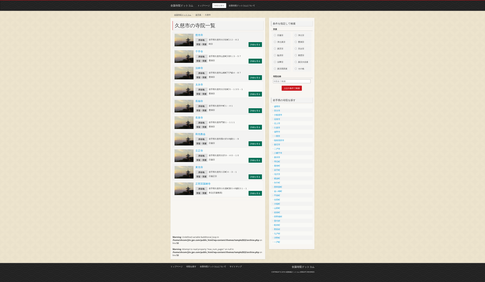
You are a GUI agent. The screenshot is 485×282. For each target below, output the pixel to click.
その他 (301, 68)
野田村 (277, 229)
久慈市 (277, 127)
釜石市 (277, 144)
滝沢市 (277, 174)
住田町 (277, 199)
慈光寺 (199, 35)
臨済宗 (280, 55)
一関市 (277, 136)
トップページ (204, 5)
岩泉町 (277, 212)
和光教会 (200, 134)
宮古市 (277, 110)
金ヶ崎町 (278, 191)
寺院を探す (219, 5)
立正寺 (199, 150)
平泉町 (277, 195)
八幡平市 (278, 153)
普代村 (277, 220)
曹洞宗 (301, 42)
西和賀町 (278, 186)
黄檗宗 (301, 55)
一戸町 (277, 242)
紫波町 (277, 178)
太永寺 (199, 84)
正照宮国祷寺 (203, 183)
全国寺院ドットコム (182, 5)
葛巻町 (277, 165)
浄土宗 (301, 35)
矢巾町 (277, 182)
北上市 (277, 123)
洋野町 (277, 237)
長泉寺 (199, 117)
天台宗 (301, 48)
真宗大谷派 (303, 62)
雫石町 (277, 161)
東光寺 (199, 167)
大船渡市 (278, 114)
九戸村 (277, 233)
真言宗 (280, 48)
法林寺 (199, 68)
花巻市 (277, 119)
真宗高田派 (282, 68)
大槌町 (277, 203)
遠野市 (277, 131)
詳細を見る (255, 44)
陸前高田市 (279, 140)
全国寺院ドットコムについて (242, 5)
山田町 (277, 208)
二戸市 (277, 148)
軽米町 (277, 225)
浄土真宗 (281, 42)
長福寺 (199, 101)
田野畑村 (278, 216)
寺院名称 (277, 76)
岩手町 (277, 170)
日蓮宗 (280, 35)
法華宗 (280, 62)
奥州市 (277, 157)
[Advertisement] (191, 219)
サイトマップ (236, 266)
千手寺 (199, 51)
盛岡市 (277, 106)
